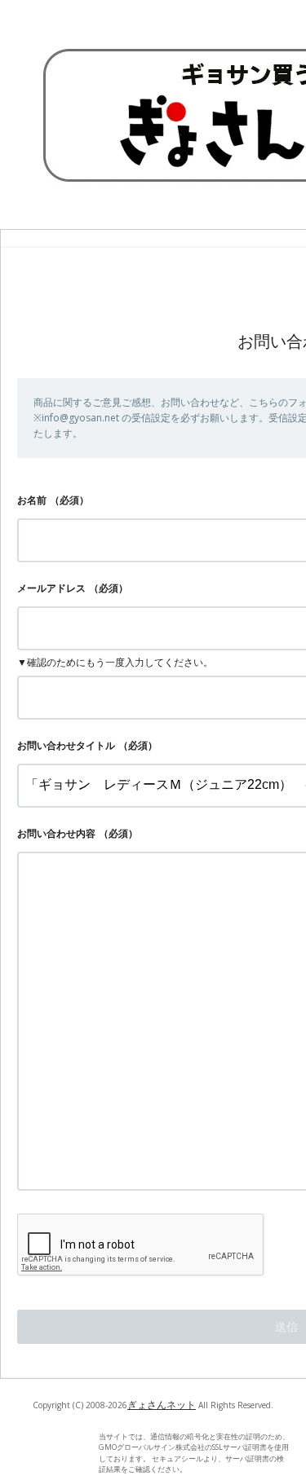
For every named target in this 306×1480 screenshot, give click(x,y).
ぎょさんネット (161, 1405)
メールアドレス (51, 588)
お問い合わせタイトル (66, 745)
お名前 (32, 500)
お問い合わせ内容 (56, 833)
